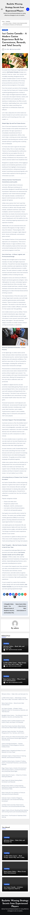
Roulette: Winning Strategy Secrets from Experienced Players (14, 7)
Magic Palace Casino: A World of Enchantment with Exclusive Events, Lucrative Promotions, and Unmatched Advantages (14, 769)
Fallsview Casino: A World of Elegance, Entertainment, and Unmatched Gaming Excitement (12, 799)
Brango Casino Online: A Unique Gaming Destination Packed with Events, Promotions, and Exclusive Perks (14, 787)
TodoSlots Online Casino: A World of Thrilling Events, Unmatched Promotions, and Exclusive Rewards (14, 763)
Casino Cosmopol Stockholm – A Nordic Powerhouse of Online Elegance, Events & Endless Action (13, 745)
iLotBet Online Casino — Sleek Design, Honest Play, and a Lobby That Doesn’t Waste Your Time (14, 664)
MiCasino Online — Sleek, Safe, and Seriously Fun (15, 694)
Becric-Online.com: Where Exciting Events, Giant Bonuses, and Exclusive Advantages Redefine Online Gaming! (15, 738)
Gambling (5, 30)
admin (7, 49)
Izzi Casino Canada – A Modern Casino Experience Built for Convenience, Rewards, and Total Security (14, 40)
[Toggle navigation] (2, 9)
